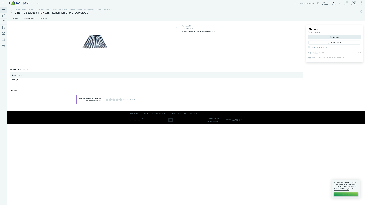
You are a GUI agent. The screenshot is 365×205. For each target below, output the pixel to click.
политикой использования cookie (344, 189)
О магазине (182, 113)
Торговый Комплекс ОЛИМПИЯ (232, 119)
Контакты (171, 113)
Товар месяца (135, 113)
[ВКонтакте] (170, 120)
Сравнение (193, 113)
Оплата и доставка (158, 113)
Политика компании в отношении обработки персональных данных (213, 120)
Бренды (145, 113)
